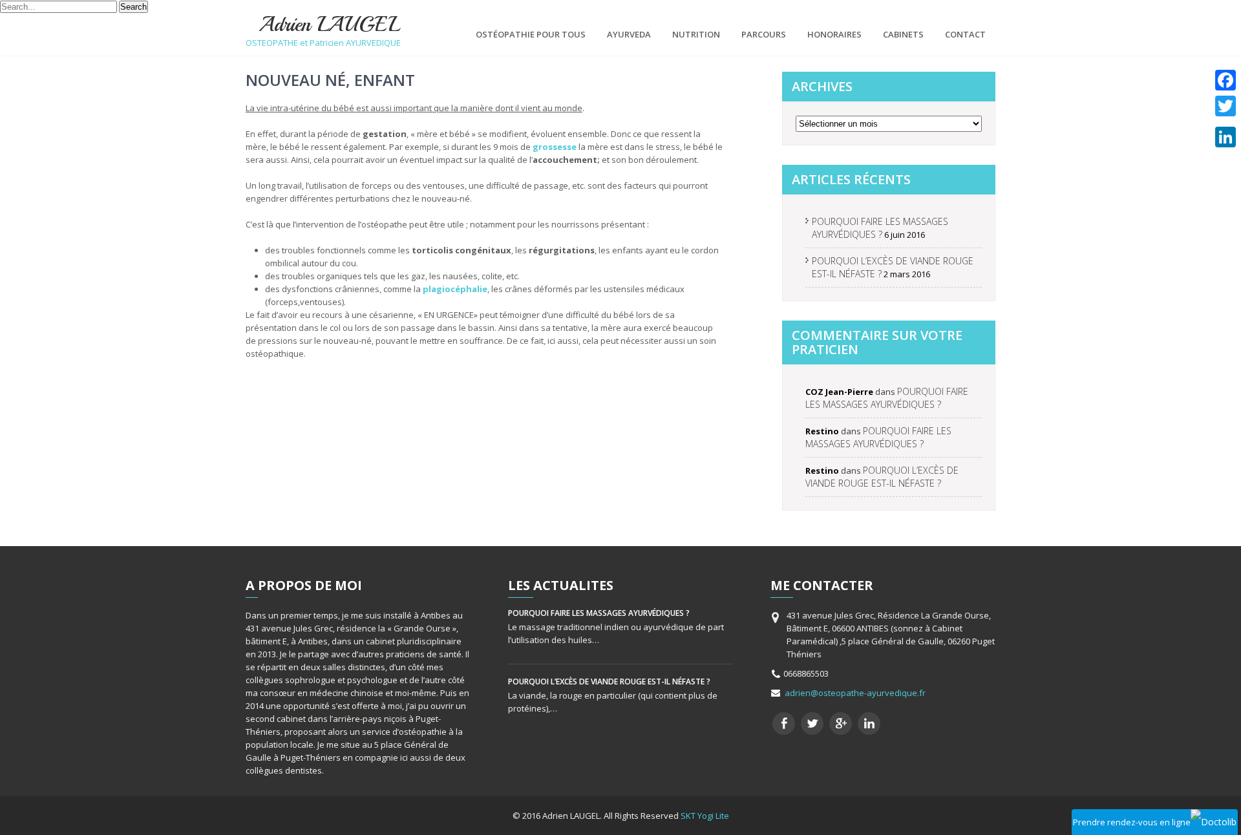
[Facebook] (1225, 80)
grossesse (555, 147)
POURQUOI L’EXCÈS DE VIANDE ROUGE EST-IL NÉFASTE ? (882, 476)
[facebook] (783, 723)
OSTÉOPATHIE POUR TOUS (531, 34)
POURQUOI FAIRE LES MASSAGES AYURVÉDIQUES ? (880, 227)
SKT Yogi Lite (705, 815)
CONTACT (965, 34)
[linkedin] (869, 723)
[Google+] (1225, 121)
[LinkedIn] (1225, 137)
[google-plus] (840, 723)
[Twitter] (1225, 106)
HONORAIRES (834, 34)
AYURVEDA (629, 34)
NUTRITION (696, 34)
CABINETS (903, 34)
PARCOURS (763, 34)
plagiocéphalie (455, 289)
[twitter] (812, 723)
